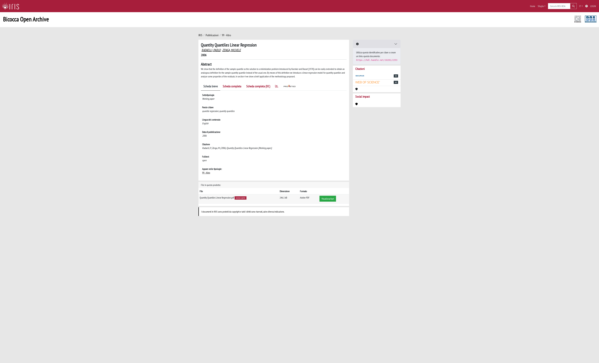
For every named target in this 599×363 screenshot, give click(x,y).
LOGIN (593, 6)
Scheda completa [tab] (232, 86)
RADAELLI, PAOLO (211, 50)
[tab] (277, 86)
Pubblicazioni (212, 35)
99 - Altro (226, 35)
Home (532, 6)
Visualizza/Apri (327, 198)
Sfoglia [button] (541, 6)
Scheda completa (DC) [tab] (258, 86)
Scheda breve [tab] (210, 86)
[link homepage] (12, 6)
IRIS (200, 35)
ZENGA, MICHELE (231, 50)
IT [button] (580, 6)
